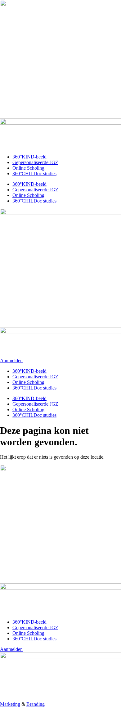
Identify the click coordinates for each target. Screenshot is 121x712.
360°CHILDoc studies (34, 173)
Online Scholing (28, 168)
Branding (35, 704)
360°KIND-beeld (29, 156)
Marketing (10, 704)
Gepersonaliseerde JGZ (35, 162)
